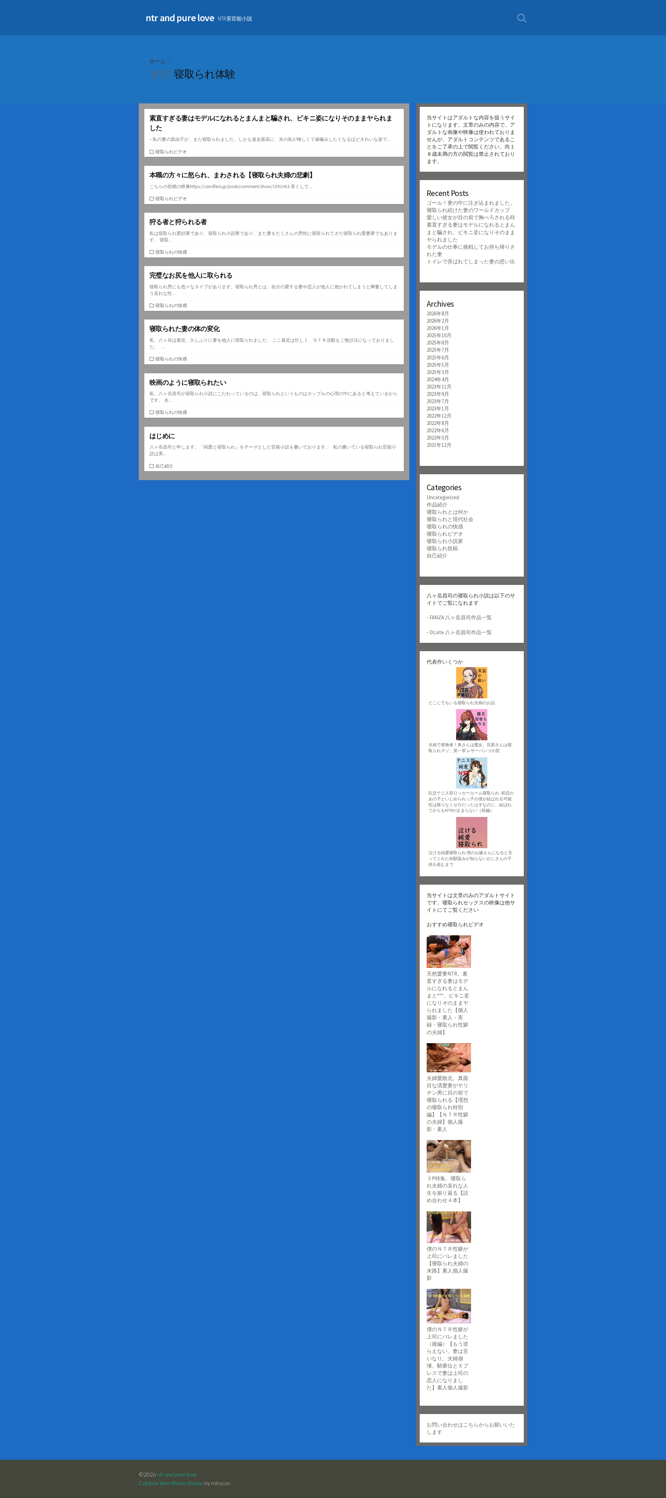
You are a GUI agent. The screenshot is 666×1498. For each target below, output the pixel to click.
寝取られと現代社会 (450, 519)
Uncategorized (443, 497)
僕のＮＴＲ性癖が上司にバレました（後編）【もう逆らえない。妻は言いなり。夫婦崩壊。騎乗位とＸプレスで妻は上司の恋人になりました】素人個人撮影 (447, 1358)
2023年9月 (438, 394)
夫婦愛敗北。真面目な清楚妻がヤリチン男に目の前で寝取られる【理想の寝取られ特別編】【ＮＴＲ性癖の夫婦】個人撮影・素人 (447, 1103)
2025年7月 (438, 350)
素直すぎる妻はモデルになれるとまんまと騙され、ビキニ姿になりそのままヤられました (471, 231)
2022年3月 (438, 437)
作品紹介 (437, 504)
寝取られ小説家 (445, 541)
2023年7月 (438, 401)
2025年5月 (438, 364)
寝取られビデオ (171, 151)
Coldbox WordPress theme (171, 1483)
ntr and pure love (177, 1474)
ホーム (157, 61)
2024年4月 (438, 379)
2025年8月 (438, 342)
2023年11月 (439, 386)
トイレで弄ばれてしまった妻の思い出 (471, 261)
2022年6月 (438, 430)
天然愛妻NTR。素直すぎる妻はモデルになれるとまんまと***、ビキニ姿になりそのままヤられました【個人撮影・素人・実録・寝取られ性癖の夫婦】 (448, 1003)
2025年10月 (439, 335)
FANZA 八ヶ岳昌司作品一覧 (460, 617)
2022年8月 (438, 423)
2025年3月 (438, 372)
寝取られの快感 (171, 252)
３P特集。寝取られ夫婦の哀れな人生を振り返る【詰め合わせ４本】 (447, 1189)
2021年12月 (439, 445)
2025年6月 (438, 357)
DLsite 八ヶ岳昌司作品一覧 (460, 632)
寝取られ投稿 (442, 548)
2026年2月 (438, 320)
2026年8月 (438, 313)
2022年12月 (439, 415)
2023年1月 (438, 408)
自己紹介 (164, 466)
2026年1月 (438, 328)
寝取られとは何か (447, 512)
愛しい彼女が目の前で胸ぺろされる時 (471, 217)
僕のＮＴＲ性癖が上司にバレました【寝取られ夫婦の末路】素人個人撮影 (447, 1263)
